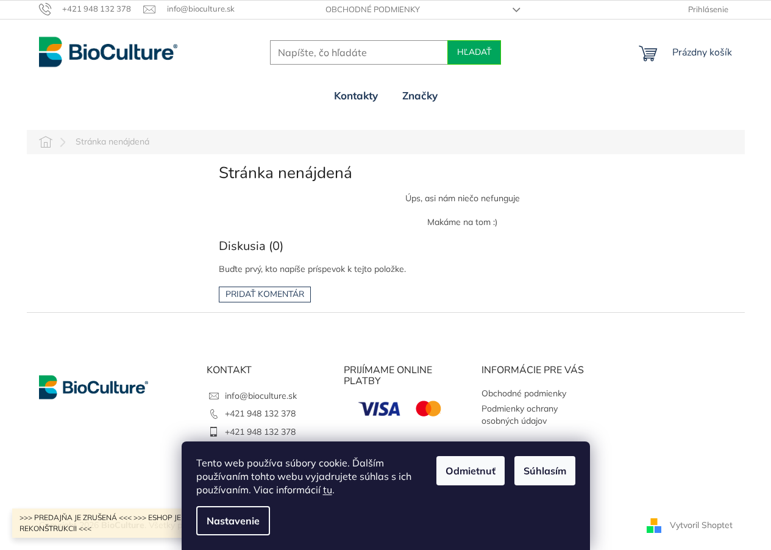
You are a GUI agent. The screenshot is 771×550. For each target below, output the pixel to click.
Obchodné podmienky (372, 9)
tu (327, 490)
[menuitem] (356, 95)
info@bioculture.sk (261, 395)
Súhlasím (545, 471)
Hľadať (474, 52)
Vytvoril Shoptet (701, 524)
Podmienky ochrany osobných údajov (519, 414)
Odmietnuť (471, 471)
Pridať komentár (265, 294)
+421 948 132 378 (260, 413)
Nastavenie (233, 521)
